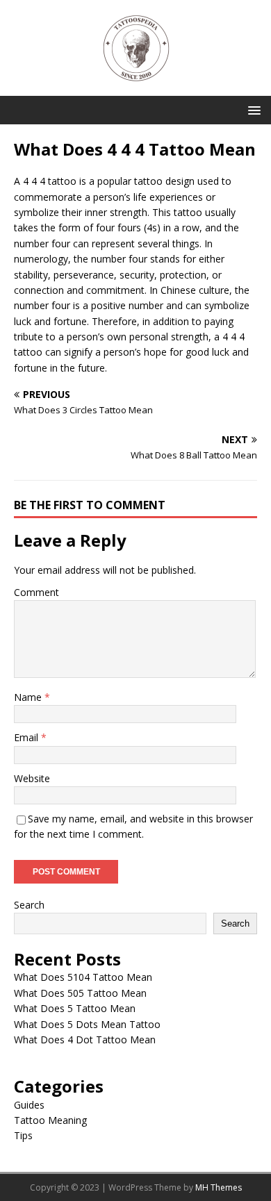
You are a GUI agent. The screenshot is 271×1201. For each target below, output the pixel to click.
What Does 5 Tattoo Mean (75, 1008)
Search (29, 904)
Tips (23, 1135)
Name (29, 697)
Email (27, 737)
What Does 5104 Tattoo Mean (83, 977)
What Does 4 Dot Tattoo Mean (85, 1039)
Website (32, 778)
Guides (29, 1104)
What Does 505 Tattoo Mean (80, 993)
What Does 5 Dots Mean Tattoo (87, 1024)
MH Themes (218, 1187)
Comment (36, 592)
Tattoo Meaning (50, 1120)
